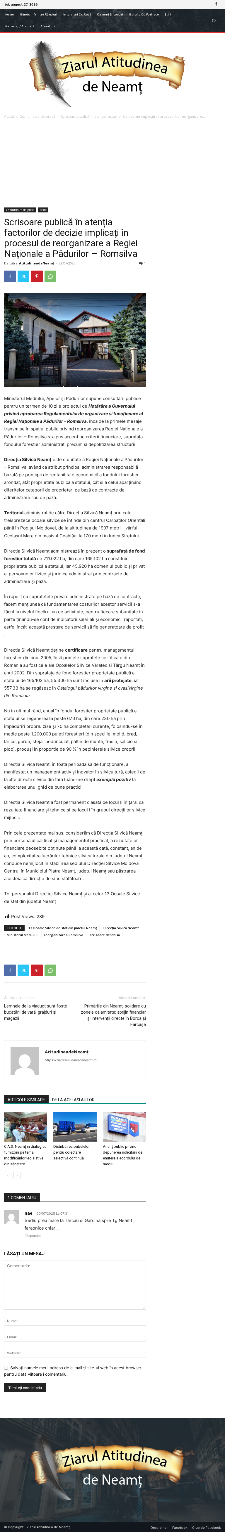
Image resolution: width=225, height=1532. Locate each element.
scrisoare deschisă (105, 935)
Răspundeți (33, 1236)
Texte (43, 210)
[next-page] (17, 1175)
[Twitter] (23, 276)
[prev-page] (7, 1175)
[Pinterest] (37, 276)
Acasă (9, 116)
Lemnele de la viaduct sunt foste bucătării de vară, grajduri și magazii (35, 1012)
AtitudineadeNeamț (36, 263)
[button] (214, 20)
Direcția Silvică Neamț (121, 928)
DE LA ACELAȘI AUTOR (73, 1099)
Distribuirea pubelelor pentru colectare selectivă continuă (71, 1152)
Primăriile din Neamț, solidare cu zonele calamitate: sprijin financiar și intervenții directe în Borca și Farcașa (113, 1015)
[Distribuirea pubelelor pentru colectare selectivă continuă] (74, 1126)
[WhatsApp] (50, 276)
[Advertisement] (112, 164)
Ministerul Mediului (22, 935)
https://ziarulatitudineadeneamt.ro (71, 1060)
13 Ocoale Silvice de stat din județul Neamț (62, 928)
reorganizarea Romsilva (63, 935)
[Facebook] (216, 4)
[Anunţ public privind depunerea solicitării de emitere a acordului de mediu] (124, 1126)
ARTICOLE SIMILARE (26, 1099)
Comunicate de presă (37, 116)
